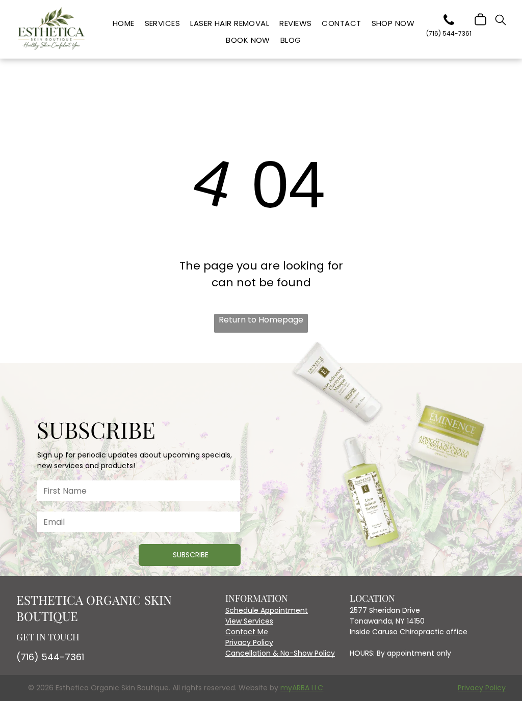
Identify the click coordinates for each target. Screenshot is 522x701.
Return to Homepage (261, 320)
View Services (249, 621)
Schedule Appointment (266, 610)
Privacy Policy (249, 642)
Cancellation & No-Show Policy (280, 653)
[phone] (448, 21)
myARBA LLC (301, 688)
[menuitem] (124, 23)
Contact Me (246, 632)
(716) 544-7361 (50, 657)
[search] (500, 21)
